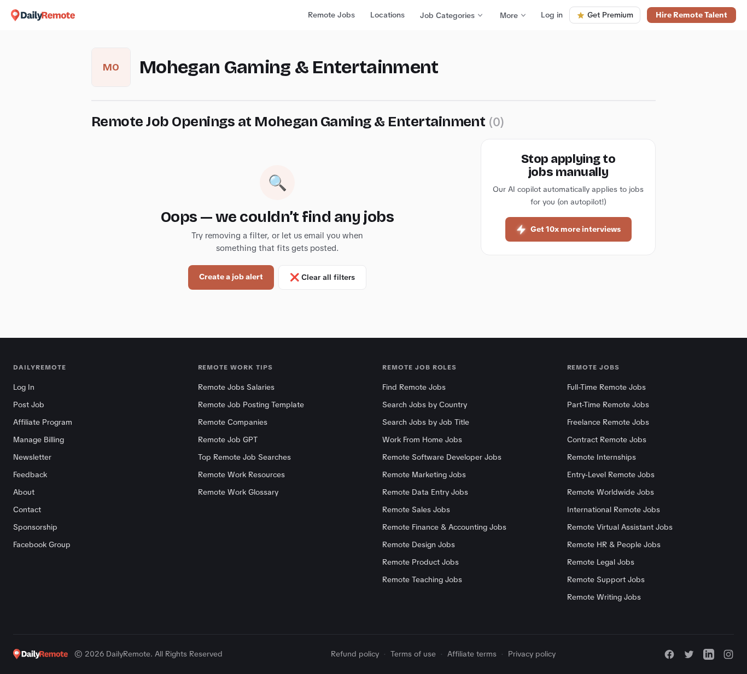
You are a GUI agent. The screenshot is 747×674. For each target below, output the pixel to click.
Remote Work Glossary (238, 492)
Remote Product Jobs (420, 562)
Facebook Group (42, 544)
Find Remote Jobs (414, 387)
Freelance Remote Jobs (608, 422)
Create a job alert (231, 277)
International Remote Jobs (613, 509)
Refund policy (355, 654)
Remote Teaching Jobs (422, 579)
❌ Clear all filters (322, 277)
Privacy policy (532, 654)
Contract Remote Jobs (606, 439)
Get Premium (610, 15)
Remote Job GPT (228, 439)
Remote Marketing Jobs (424, 474)
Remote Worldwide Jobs (610, 492)
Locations (387, 15)
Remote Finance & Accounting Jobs (444, 527)
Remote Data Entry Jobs (425, 492)
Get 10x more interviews (575, 229)
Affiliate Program (42, 422)
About (23, 492)
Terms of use (413, 654)
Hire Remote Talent (691, 15)
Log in (552, 15)
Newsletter (32, 457)
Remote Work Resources (241, 474)
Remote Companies (232, 422)
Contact (27, 509)
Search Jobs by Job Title (425, 422)
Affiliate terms (472, 654)
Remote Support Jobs (606, 579)
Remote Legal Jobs (600, 562)
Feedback (30, 474)
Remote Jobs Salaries (236, 387)
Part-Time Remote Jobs (608, 404)
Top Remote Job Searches (244, 457)
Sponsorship (35, 527)
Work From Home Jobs (422, 439)
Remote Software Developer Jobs (441, 457)
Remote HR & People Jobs (614, 544)
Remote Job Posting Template (251, 404)
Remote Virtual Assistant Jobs (620, 527)
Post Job (28, 404)
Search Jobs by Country (424, 404)
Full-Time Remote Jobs (606, 387)
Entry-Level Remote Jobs (611, 474)
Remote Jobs (331, 15)
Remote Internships (601, 457)
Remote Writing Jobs (604, 597)
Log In (23, 387)
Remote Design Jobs (418, 544)
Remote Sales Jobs (416, 509)
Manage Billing (38, 439)
